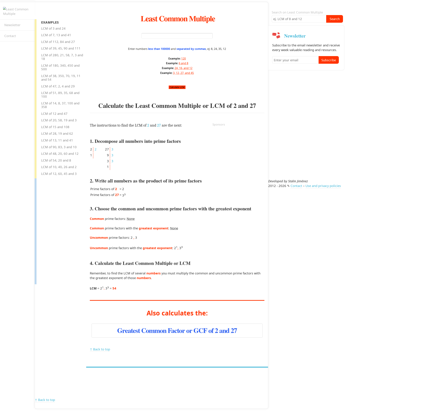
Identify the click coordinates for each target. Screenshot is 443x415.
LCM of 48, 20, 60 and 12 (60, 153)
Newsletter (12, 25)
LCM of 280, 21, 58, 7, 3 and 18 (62, 57)
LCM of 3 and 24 (53, 28)
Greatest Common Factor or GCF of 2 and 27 (177, 330)
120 (183, 58)
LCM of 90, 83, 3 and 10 (59, 147)
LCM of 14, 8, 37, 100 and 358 (60, 105)
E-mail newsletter (6, 48)
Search (335, 19)
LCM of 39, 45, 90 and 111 (60, 48)
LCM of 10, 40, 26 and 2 (59, 167)
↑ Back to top (100, 349)
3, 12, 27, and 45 (183, 73)
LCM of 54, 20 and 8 (56, 160)
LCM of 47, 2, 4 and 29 (58, 86)
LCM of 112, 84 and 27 (58, 41)
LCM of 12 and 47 (54, 113)
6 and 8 (183, 63)
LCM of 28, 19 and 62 (57, 133)
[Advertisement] (50, 230)
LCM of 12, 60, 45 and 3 (59, 173)
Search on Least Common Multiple (297, 12)
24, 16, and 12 (183, 68)
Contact (10, 36)
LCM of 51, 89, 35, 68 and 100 (60, 95)
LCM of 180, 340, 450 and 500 (60, 67)
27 (253, 105)
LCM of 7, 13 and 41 (56, 35)
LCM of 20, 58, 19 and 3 (59, 120)
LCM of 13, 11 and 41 (57, 140)
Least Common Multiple (178, 18)
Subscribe (328, 60)
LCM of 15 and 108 (55, 127)
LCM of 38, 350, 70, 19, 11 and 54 (60, 78)
